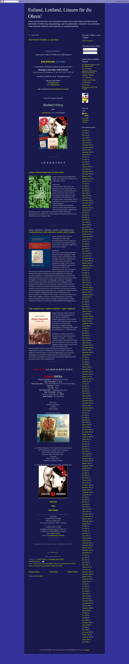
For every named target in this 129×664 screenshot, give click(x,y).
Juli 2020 (84, 299)
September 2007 (87, 637)
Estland (56, 563)
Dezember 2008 (86, 622)
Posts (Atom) (39, 576)
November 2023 (86, 203)
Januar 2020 (85, 314)
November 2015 (86, 432)
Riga (61, 566)
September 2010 (87, 579)
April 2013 (85, 504)
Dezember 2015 (86, 429)
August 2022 (85, 239)
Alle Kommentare (90, 53)
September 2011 (87, 550)
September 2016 (87, 408)
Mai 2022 (84, 246)
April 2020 (85, 306)
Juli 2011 (84, 555)
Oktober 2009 (86, 606)
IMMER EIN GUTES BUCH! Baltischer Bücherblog (89, 72)
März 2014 (85, 478)
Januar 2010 (85, 598)
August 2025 (85, 154)
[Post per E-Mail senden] (43, 561)
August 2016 (85, 410)
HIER (60, 556)
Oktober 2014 (86, 463)
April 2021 (85, 277)
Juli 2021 (84, 270)
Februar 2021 (86, 282)
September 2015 (87, 437)
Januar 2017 (85, 398)
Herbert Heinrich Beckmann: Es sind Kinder (46, 172)
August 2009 (85, 610)
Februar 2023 (86, 224)
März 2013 (85, 507)
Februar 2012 (86, 538)
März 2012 (85, 536)
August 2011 (85, 552)
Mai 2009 (84, 618)
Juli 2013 (84, 497)
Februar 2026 (86, 140)
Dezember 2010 (86, 572)
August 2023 (85, 210)
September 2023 (87, 208)
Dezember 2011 (86, 543)
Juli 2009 (84, 613)
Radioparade (85, 85)
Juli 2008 (84, 627)
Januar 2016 (85, 427)
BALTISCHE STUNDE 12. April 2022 (43, 40)
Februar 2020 (86, 311)
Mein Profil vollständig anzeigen (85, 120)
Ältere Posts (73, 572)
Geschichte (37, 566)
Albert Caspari (86, 114)
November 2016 (86, 403)
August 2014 (85, 468)
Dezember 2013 (86, 485)
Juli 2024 (84, 183)
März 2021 (85, 280)
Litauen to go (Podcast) (89, 80)
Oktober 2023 (86, 205)
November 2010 (86, 574)
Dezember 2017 (86, 372)
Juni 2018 (84, 360)
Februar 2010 (86, 596)
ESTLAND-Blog (86, 69)
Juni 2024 (84, 186)
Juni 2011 (84, 557)
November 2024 (86, 174)
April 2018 (85, 364)
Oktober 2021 (86, 263)
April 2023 (85, 220)
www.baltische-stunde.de (56, 535)
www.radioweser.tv (53, 83)
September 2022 (87, 236)
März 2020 (85, 309)
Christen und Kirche (38, 563)
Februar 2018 (86, 367)
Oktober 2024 (86, 176)
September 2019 (87, 323)
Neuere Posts (34, 572)
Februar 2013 (86, 509)
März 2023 (85, 222)
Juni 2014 (84, 473)
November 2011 (86, 545)
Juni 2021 (84, 273)
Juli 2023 (84, 212)
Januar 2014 (85, 483)
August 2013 (85, 495)
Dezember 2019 (86, 316)
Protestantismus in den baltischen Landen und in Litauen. (52, 232)
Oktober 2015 (86, 434)
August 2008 (85, 625)
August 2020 (85, 297)
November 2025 (86, 147)
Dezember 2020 (86, 287)
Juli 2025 (84, 157)
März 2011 (85, 565)
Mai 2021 (84, 275)
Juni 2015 (84, 444)
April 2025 (85, 164)
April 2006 (85, 642)
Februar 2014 (86, 480)
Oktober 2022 (86, 234)
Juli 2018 (84, 357)
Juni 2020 (84, 302)
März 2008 (85, 630)
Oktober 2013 (86, 490)
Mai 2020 (84, 304)
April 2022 (85, 249)
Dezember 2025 (86, 145)
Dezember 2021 (86, 258)
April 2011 (85, 562)
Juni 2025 (84, 159)
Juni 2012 (84, 528)
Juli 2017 (84, 384)
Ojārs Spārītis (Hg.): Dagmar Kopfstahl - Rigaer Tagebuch (52, 309)
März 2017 (85, 393)
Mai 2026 (84, 135)
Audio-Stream (55, 533)
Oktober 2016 (86, 405)
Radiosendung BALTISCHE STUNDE (89, 88)
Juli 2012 (84, 526)
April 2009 (85, 620)
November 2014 (86, 461)
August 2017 (85, 381)
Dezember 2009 (86, 601)
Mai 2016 (84, 417)
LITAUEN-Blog (86, 82)
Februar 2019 (86, 340)
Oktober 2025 (86, 150)
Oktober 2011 (86, 548)
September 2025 (87, 152)
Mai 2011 (84, 560)
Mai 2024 (84, 188)
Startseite (53, 572)
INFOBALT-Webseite (88, 75)
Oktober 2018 (86, 350)
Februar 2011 (86, 567)
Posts (86, 49)
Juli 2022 (84, 241)
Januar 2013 (85, 511)
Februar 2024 (86, 195)
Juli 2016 (84, 413)
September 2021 (87, 266)
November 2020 (86, 290)
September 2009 (87, 608)
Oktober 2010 (86, 577)
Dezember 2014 (86, 458)
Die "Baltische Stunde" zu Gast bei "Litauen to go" (91, 65)
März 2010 (85, 593)
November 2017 (86, 374)
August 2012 (85, 524)
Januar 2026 (85, 142)
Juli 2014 (84, 470)
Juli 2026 (84, 130)
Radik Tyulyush (53, 510)
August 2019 (85, 326)
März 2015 (85, 451)
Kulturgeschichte (45, 566)
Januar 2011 (85, 569)
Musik (57, 566)
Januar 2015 (85, 456)
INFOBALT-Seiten (54, 552)
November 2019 (86, 319)
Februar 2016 (86, 425)
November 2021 (86, 261)
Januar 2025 (85, 169)
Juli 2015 (84, 442)
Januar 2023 (85, 227)
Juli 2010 (84, 584)
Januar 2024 (85, 198)
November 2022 (86, 232)
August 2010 (85, 581)
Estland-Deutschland (65, 563)
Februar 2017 (86, 396)
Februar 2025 (86, 167)
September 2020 (87, 294)
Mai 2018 (84, 362)
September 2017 (87, 379)
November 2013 (86, 487)
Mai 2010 (84, 589)
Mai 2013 (84, 502)
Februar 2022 (86, 253)
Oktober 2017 (86, 376)
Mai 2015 (84, 446)
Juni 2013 (84, 499)
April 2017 (85, 391)
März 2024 (85, 193)
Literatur (53, 566)
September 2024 (87, 179)
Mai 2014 (84, 475)
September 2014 (87, 466)
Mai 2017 (84, 388)
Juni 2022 (84, 244)
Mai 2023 (84, 217)
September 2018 (87, 352)
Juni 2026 (84, 133)
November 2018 (86, 347)
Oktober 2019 (86, 321)
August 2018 (85, 355)
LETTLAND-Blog (87, 77)
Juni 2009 (84, 615)
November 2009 (86, 603)
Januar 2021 (85, 285)
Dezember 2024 (86, 171)
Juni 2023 (84, 215)
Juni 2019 (84, 331)
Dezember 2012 (86, 514)
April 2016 (85, 420)
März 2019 (85, 338)
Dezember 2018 (86, 345)
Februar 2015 (86, 454)
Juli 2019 (84, 328)
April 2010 (85, 591)
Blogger (87, 650)
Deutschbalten (49, 563)
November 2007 (86, 632)
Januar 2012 (85, 540)
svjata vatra (53, 502)
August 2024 (85, 181)
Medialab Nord (54, 85)
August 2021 (85, 268)
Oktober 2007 (86, 634)
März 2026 (85, 138)
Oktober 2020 (86, 292)
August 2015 (85, 439)
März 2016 (85, 422)
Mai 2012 (84, 531)
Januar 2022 (85, 256)
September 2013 (87, 492)
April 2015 (85, 449)
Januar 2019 (85, 343)
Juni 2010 (84, 586)
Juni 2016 (84, 415)
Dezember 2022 (86, 229)
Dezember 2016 (86, 401)
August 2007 (85, 639)
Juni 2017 (84, 386)
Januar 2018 (85, 369)
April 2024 (85, 191)
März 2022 (85, 251)
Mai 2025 (84, 162)
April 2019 (85, 335)
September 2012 (87, 521)
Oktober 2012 (86, 519)
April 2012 (85, 533)
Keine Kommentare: (34, 561)
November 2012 (86, 516)
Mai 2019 (84, 333)
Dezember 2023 (86, 200)
